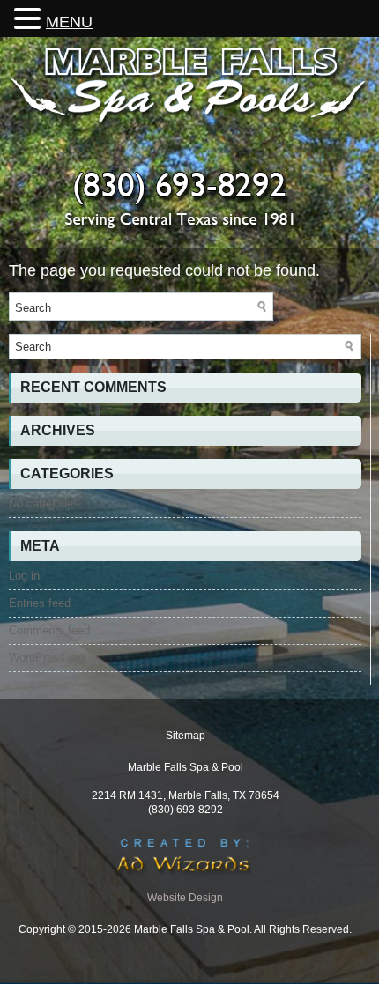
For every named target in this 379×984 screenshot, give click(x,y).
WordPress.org (47, 657)
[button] (30, 18)
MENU (69, 22)
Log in (24, 575)
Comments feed (49, 630)
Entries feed (40, 603)
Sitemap (185, 735)
